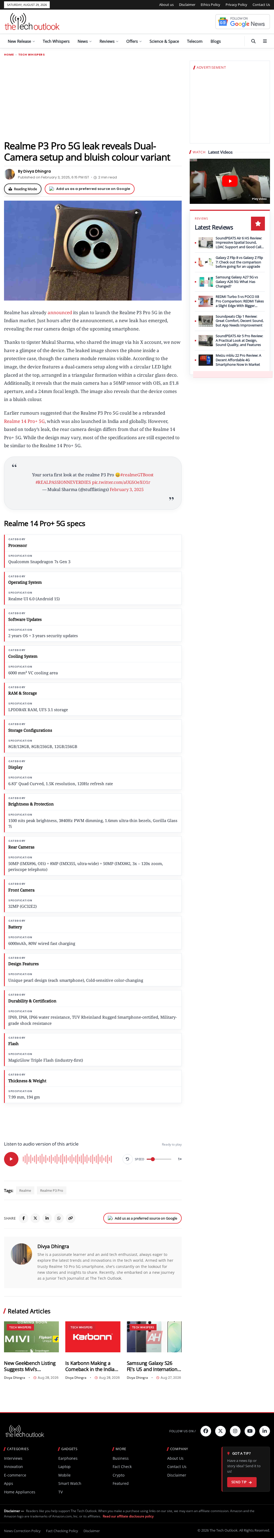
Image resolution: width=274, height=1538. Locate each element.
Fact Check (122, 1466)
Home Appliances (19, 1491)
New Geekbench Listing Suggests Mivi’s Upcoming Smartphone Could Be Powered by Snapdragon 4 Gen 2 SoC (31, 1366)
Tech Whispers (56, 41)
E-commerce (15, 1475)
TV (60, 1491)
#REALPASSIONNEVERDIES (63, 482)
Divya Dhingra (53, 1246)
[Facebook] (23, 1218)
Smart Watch (69, 1483)
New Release (19, 41)
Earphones (68, 1458)
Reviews (107, 41)
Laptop (64, 1466)
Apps (8, 1483)
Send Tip (239, 1482)
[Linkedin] (264, 1431)
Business (121, 1458)
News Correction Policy (22, 1530)
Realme (25, 1190)
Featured (121, 1483)
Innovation (13, 1466)
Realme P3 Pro (51, 1190)
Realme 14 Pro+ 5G (24, 421)
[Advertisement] (93, 98)
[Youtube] (250, 1431)
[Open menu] (265, 41)
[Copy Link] (70, 1218)
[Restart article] (128, 1159)
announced (60, 312)
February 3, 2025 (126, 489)
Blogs (216, 41)
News (83, 41)
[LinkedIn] (47, 1218)
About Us (175, 1458)
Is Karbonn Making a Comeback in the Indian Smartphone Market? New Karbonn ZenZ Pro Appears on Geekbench (91, 1366)
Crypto (118, 1475)
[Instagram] (235, 1431)
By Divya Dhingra (34, 171)
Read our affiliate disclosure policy (128, 1516)
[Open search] (253, 41)
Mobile (64, 1475)
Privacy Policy (236, 4)
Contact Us (261, 4)
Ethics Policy (210, 4)
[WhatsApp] (59, 1218)
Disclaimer (187, 4)
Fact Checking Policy (62, 1530)
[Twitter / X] (35, 1218)
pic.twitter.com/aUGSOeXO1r (121, 482)
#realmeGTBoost (137, 475)
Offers (132, 41)
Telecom (195, 41)
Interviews (13, 1458)
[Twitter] (220, 1431)
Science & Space (164, 41)
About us (166, 4)
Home (9, 55)
